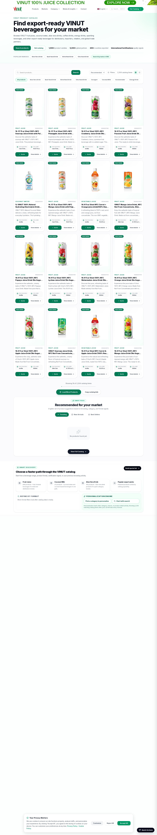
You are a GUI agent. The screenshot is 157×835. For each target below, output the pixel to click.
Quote (23, 154)
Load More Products (70, 392)
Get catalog (38, 48)
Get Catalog (134, 9)
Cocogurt (94, 79)
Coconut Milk (106, 79)
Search (76, 72)
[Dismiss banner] (154, 2)
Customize (97, 823)
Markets (45, 9)
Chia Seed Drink (83, 56)
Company (54, 9)
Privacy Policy (72, 826)
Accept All (124, 823)
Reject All (110, 823)
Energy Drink (134, 79)
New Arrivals (79, 414)
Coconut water (120, 79)
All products (21, 79)
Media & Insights (69, 9)
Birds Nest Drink (67, 56)
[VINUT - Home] (18, 9)
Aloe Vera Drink (37, 56)
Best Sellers (95, 414)
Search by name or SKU (101, 56)
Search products (22, 48)
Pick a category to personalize (97, 501)
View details (35, 154)
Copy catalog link (91, 392)
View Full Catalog (77, 451)
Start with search (123, 501)
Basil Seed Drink (52, 56)
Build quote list (131, 468)
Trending (63, 414)
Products (35, 9)
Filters (112, 72)
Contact (84, 9)
